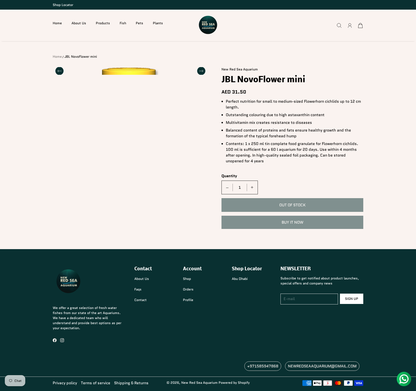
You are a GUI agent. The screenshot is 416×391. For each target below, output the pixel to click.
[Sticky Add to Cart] (395, 376)
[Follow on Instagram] (62, 340)
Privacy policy (65, 383)
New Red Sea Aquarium (199, 382)
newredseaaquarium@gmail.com (322, 366)
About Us (79, 23)
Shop (187, 278)
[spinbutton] (240, 187)
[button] (103, 25)
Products (103, 23)
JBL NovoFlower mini (81, 56)
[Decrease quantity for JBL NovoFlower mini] (227, 187)
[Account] (350, 25)
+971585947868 (262, 366)
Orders (188, 289)
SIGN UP (351, 298)
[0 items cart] (360, 25)
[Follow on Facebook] (55, 340)
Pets (139, 23)
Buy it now (292, 222)
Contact (140, 299)
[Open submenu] (99, 27)
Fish (123, 23)
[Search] (339, 25)
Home (57, 23)
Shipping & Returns (131, 383)
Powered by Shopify (234, 382)
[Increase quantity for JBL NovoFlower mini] (252, 187)
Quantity (229, 176)
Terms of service (95, 383)
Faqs (138, 289)
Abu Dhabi (240, 278)
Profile (188, 299)
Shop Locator (63, 4)
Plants (158, 23)
